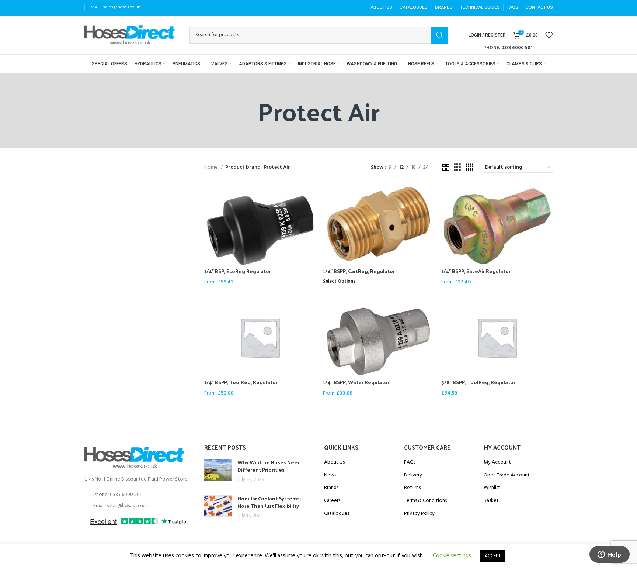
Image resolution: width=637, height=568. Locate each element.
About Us (334, 462)
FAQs (409, 462)
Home (211, 167)
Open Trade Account (507, 475)
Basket (491, 501)
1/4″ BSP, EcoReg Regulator (237, 271)
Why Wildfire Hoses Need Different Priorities (269, 466)
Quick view (310, 195)
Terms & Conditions (425, 501)
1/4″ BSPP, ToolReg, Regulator (241, 382)
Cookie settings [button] (452, 555)
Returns (412, 488)
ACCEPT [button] (493, 556)
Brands (331, 488)
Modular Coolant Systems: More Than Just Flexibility (269, 502)
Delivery (413, 475)
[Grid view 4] (469, 168)
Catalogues (336, 513)
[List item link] (138, 495)
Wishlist (492, 488)
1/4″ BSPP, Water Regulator (356, 382)
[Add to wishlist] (310, 212)
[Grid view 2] (445, 168)
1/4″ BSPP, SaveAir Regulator (476, 271)
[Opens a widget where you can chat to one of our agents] (609, 555)
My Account (497, 462)
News (330, 475)
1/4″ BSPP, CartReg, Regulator (359, 271)
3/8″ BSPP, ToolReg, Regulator (478, 382)
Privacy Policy (419, 513)
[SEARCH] (439, 35)
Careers (332, 501)
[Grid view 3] (457, 168)
